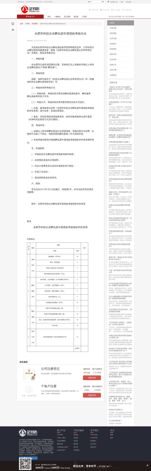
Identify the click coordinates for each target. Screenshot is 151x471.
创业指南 (35, 23)
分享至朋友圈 (13, 24)
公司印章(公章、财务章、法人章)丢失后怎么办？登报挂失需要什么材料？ (120, 383)
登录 (122, 2)
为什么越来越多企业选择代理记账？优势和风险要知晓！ (120, 297)
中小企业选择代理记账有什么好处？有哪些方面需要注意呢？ (120, 284)
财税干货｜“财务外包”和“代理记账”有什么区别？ (120, 258)
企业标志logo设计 (62, 447)
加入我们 (93, 444)
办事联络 (113, 75)
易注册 (76, 434)
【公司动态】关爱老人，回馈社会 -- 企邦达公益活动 (120, 323)
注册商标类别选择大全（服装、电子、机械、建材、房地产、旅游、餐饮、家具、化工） (120, 399)
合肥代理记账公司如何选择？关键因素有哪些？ (120, 154)
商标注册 (60, 444)
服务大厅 (31, 16)
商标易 (76, 444)
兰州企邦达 (94, 438)
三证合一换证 (61, 438)
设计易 (76, 447)
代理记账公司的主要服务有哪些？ (119, 245)
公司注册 (113, 38)
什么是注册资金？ (115, 421)
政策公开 (113, 65)
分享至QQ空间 (13, 30)
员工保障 (67, 16)
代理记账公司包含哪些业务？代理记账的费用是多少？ (120, 129)
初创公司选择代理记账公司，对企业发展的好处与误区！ (120, 219)
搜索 (103, 1)
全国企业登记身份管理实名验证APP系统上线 (120, 336)
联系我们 (93, 441)
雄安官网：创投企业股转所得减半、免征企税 (120, 116)
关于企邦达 (94, 434)
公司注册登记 (50, 368)
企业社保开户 (61, 450)
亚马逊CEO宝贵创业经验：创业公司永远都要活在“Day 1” (120, 349)
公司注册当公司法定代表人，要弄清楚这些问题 (120, 310)
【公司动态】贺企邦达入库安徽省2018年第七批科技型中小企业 (120, 363)
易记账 (76, 438)
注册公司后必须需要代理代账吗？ (119, 206)
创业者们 (113, 44)
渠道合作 (93, 447)
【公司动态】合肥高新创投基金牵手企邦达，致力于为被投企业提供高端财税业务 (120, 375)
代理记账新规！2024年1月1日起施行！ (120, 103)
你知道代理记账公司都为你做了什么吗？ (120, 167)
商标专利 (113, 54)
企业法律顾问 (61, 441)
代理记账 (113, 28)
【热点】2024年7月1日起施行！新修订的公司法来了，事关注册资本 (120, 89)
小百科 (84, 16)
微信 (111, 438)
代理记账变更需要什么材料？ (119, 142)
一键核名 (57, 16)
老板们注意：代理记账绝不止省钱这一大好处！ (120, 193)
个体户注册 (48, 386)
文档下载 (113, 70)
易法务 (76, 16)
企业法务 (113, 59)
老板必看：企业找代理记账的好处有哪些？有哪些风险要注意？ (120, 136)
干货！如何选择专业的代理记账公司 (120, 271)
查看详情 (92, 378)
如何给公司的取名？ (116, 410)
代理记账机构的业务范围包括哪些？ (120, 180)
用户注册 (128, 2)
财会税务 (113, 49)
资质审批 (76, 450)
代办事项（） (114, 2)
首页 (49, 16)
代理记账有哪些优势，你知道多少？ (120, 232)
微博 (111, 434)
